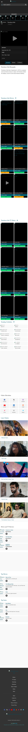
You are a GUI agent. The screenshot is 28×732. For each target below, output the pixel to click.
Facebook (4, 401)
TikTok (5, 412)
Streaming (14, 681)
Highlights (14, 14)
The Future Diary (4, 315)
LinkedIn (14, 709)
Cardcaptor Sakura (4, 266)
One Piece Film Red (19, 193)
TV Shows (14, 679)
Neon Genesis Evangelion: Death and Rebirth (7, 119)
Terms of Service (14, 702)
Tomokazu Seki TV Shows (8, 220)
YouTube (12, 709)
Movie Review (8, 531)
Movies (14, 677)
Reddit (16, 709)
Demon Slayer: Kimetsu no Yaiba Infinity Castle (7, 144)
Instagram (23, 401)
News (14, 691)
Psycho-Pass (4, 291)
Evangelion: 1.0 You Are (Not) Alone (21, 119)
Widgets (23, 412)
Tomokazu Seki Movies (7, 98)
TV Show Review (9, 546)
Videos (14, 689)
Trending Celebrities (6, 322)
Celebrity (10, 24)
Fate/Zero (17, 315)
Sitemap (14, 700)
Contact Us (14, 698)
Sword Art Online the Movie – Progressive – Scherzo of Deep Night (21, 168)
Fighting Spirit (4, 242)
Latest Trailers (5, 418)
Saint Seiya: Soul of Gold (20, 266)
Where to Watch (4, 146)
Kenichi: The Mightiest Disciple (21, 291)
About (14, 695)
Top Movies (4, 574)
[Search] (25, 4)
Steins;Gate (17, 242)
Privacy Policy (14, 705)
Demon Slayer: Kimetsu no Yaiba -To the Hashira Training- (21, 144)
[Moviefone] (14, 2)
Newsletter (14, 412)
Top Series (4, 600)
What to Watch (14, 686)
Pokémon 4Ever (4, 168)
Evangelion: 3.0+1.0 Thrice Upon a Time (7, 193)
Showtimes (14, 684)
